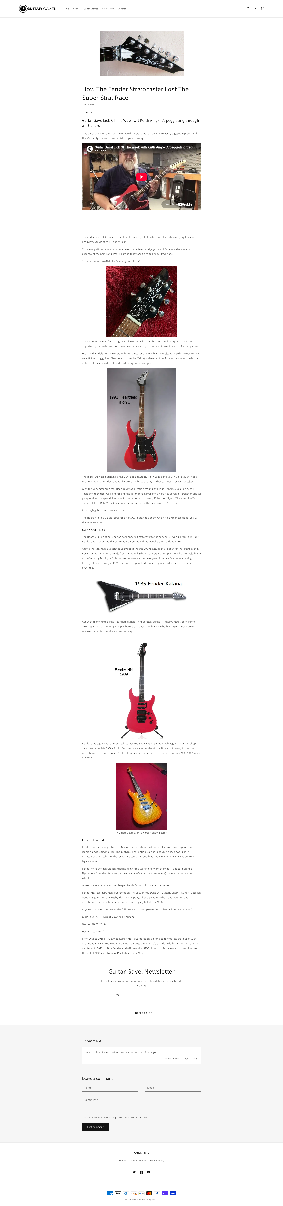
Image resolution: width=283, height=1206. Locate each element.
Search (122, 1160)
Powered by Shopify (150, 1199)
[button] (248, 8)
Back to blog (143, 1013)
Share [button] (89, 112)
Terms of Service (137, 1160)
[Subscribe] (167, 995)
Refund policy (156, 1160)
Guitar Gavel (136, 1199)
